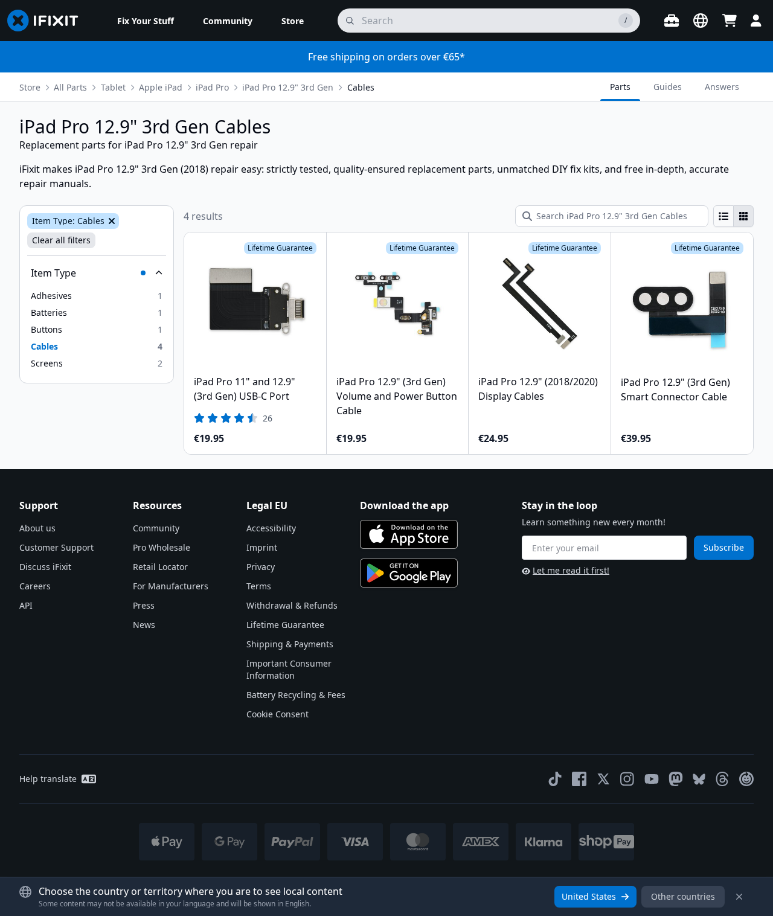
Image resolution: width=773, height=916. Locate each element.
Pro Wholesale (161, 547)
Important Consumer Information (289, 669)
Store (29, 87)
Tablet (113, 87)
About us (37, 528)
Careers (35, 586)
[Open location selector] (700, 20)
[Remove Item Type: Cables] (110, 221)
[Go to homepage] (47, 20)
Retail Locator (160, 566)
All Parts (70, 87)
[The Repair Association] (746, 779)
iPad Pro (212, 87)
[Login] (756, 20)
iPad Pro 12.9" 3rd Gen (287, 87)
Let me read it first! (571, 570)
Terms (258, 586)
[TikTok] (555, 779)
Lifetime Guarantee (285, 624)
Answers (722, 86)
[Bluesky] (699, 779)
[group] (733, 216)
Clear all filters (61, 240)
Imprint (261, 547)
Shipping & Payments (289, 644)
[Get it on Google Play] (409, 573)
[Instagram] (627, 779)
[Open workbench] (671, 20)
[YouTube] (651, 779)
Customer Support (56, 547)
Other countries (683, 896)
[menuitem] (145, 20)
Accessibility (271, 528)
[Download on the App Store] (409, 534)
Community (156, 528)
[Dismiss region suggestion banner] (739, 897)
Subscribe (724, 547)
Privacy (260, 566)
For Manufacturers (170, 586)
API (26, 605)
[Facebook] (579, 779)
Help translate (48, 778)
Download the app (404, 505)
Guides (667, 86)
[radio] (723, 216)
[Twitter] (603, 779)
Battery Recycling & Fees (295, 694)
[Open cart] (729, 20)
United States (589, 896)
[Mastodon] (676, 779)
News (144, 624)
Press (144, 605)
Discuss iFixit (45, 566)
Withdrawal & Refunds (292, 605)
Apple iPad (160, 87)
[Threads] (722, 779)
